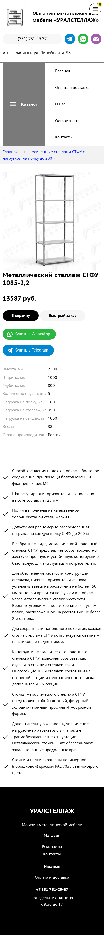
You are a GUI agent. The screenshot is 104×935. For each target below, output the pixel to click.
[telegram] (70, 39)
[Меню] (95, 9)
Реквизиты (52, 846)
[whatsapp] (83, 39)
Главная (62, 70)
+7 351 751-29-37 (52, 889)
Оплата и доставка (72, 87)
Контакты (64, 136)
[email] (96, 39)
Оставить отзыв (70, 120)
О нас (60, 103)
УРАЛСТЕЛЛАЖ (52, 811)
